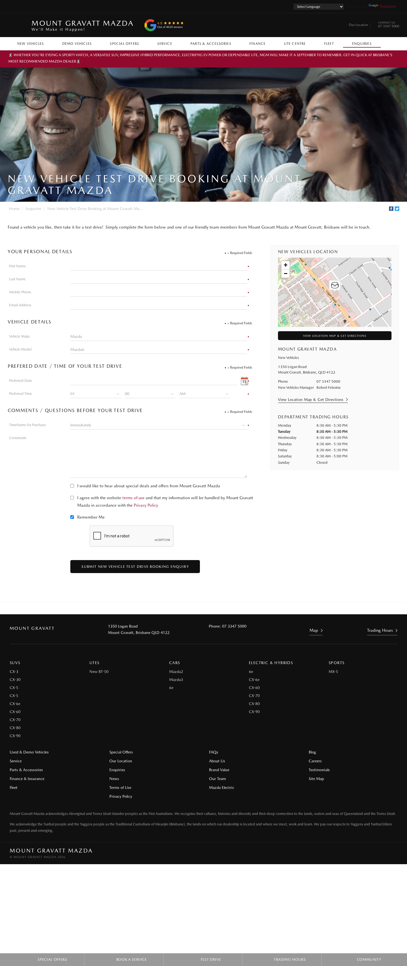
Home (14, 208)
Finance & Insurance (27, 778)
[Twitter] (397, 208)
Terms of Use (120, 787)
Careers (315, 761)
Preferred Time (20, 394)
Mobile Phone (20, 292)
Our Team (217, 778)
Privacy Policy (146, 505)
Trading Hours (380, 630)
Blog (312, 752)
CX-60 (15, 711)
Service (164, 44)
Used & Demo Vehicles (29, 752)
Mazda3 (176, 679)
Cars (174, 663)
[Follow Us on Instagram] (181, 608)
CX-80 (15, 728)
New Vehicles (30, 44)
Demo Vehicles (77, 44)
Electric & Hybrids (271, 663)
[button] (335, 286)
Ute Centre (295, 44)
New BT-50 (99, 671)
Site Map (316, 778)
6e (171, 687)
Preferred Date (20, 381)
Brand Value (219, 770)
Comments (17, 438)
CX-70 (15, 720)
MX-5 (333, 671)
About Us (217, 761)
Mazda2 (176, 671)
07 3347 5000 (388, 25)
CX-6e (15, 703)
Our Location (358, 25)
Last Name (17, 279)
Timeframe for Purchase (27, 425)
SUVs (15, 663)
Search (390, 42)
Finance (257, 44)
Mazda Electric (221, 787)
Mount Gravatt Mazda (82, 25)
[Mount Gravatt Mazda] (17, 25)
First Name (17, 266)
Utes (94, 663)
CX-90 (15, 736)
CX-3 (14, 671)
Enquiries (362, 44)
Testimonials (319, 770)
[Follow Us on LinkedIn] (211, 608)
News (114, 778)
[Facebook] (391, 208)
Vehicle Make (19, 336)
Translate (388, 6)
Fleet (329, 44)
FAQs (213, 752)
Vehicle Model (20, 349)
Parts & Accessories (210, 44)
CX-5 (14, 687)
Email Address (20, 305)
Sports (336, 663)
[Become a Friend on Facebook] (226, 608)
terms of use (133, 497)
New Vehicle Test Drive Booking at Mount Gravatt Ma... (95, 208)
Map (314, 630)
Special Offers (124, 44)
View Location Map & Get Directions (334, 335)
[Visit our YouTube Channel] (196, 608)
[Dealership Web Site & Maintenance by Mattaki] (387, 854)
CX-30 (15, 679)
